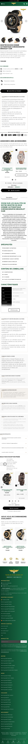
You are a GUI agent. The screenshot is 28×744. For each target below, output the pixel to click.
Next (26, 20)
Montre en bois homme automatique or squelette (20, 547)
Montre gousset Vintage (6, 675)
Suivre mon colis (4, 626)
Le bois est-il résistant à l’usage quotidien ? (10, 443)
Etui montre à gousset (5, 613)
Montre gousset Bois (5, 706)
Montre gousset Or (5, 697)
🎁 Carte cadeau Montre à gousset (8, 620)
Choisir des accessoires (9, 84)
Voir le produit (22, 498)
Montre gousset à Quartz (6, 719)
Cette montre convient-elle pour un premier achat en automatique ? (11, 438)
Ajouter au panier (15, 190)
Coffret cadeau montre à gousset (8, 611)
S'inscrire (23, 641)
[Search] (24, 4)
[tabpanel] (3, 40)
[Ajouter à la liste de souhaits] (10, 162)
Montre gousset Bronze (6, 704)
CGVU (20, 733)
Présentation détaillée (9, 81)
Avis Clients (3, 633)
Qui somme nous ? (5, 630)
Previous (1, 20)
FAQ (2, 635)
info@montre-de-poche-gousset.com (10, 585)
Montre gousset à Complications (7, 721)
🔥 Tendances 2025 (5, 599)
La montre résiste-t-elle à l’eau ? (8, 452)
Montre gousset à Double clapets (8, 665)
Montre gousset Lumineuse (6, 689)
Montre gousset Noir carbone (7, 695)
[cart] (27, 4)
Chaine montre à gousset (6, 615)
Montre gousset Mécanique (6, 714)
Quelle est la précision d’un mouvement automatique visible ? (13, 447)
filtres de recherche (11, 593)
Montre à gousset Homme (6, 601)
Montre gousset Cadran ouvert (7, 660)
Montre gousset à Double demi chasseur (9, 670)
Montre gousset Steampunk (6, 684)
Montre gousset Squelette (6, 658)
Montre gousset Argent (6, 699)
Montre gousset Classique (6, 682)
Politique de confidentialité (21, 646)
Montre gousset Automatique (7, 717)
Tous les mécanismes (5, 728)
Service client (5, 584)
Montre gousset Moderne (6, 680)
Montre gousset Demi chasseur (7, 667)
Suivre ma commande (6, 583)
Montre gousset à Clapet (6, 663)
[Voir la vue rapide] (4, 540)
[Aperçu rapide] (3, 162)
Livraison (16, 733)
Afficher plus (14, 310)
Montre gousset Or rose (6, 702)
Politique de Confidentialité (15, 732)
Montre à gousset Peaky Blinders (8, 606)
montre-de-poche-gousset (10, 739)
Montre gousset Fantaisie (6, 687)
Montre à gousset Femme (6, 604)
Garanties (12, 733)
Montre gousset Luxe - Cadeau (7, 678)
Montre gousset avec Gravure (7, 709)
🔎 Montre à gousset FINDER (7, 618)
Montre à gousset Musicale (6, 724)
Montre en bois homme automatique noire (7, 547)
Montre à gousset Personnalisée (7, 608)
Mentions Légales (5, 732)
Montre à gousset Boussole (6, 726)
